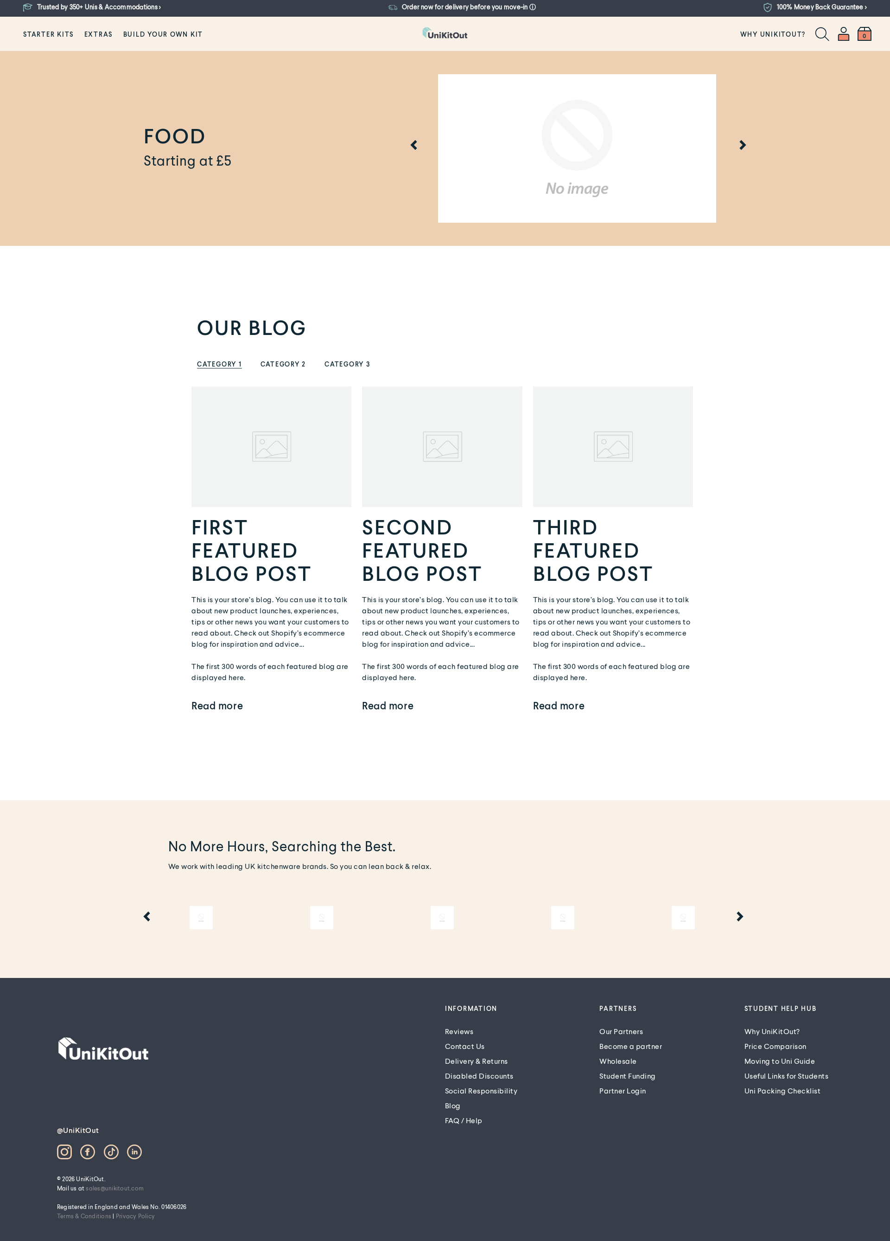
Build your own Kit (163, 34)
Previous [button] (412, 146)
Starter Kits (48, 34)
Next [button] (741, 146)
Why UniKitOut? (773, 34)
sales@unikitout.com (115, 1188)
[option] (577, 148)
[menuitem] (48, 34)
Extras (98, 34)
